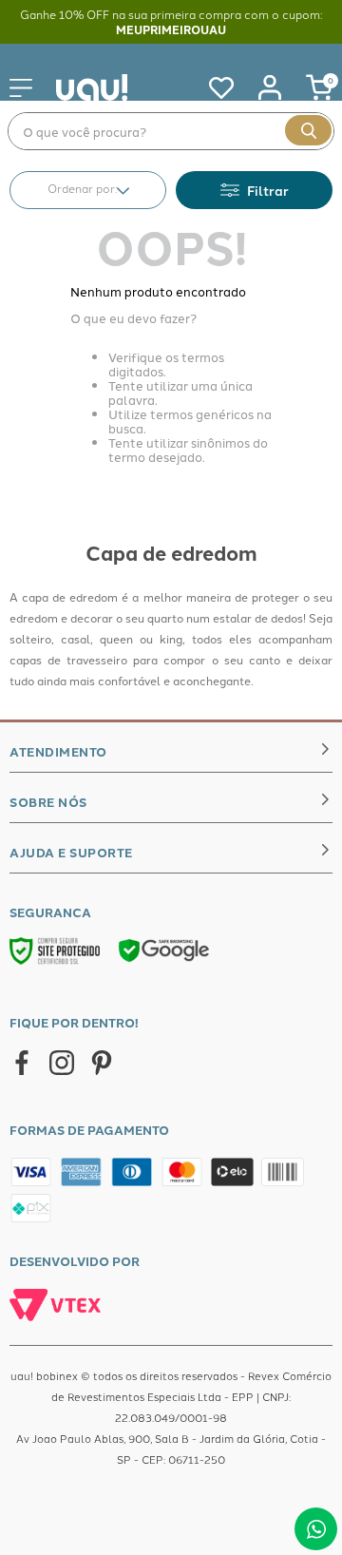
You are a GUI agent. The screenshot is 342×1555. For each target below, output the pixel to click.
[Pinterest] (101, 1063)
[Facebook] (22, 1063)
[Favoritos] (212, 87)
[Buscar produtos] (308, 130)
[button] (254, 190)
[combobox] (171, 131)
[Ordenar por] (88, 190)
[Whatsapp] (315, 1528)
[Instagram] (61, 1063)
